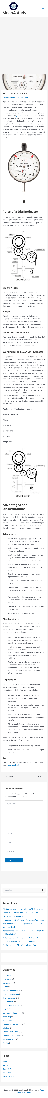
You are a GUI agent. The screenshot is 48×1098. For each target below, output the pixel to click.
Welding (6, 1043)
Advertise (6, 1065)
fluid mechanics (9, 998)
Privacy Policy (8, 1076)
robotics (6, 1028)
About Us (6, 1061)
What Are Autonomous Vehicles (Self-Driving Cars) (23, 909)
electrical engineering (11, 990)
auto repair (7, 975)
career (5, 987)
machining (7, 1017)
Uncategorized (8, 1039)
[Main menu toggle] (43, 8)
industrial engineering (11, 1005)
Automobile (7, 983)
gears (18, 116)
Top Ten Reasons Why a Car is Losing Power (20, 945)
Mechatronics (8, 1020)
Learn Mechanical (14, 765)
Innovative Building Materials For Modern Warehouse (23, 920)
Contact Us (7, 1069)
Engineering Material (11, 994)
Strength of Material (10, 1032)
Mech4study (14, 12)
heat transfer (8, 1002)
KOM (18, 97)
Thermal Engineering (11, 1035)
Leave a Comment (9, 97)
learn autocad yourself (11, 1013)
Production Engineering (12, 1024)
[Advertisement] (24, 42)
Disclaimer (7, 1073)
